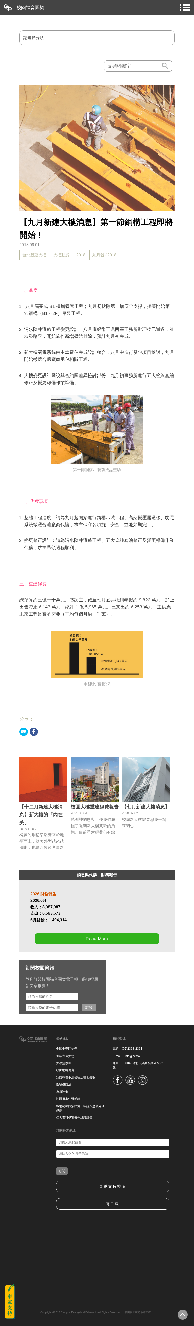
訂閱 (88, 1008)
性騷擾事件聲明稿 (68, 1098)
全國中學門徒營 (66, 1048)
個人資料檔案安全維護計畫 (74, 1117)
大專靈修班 (63, 1063)
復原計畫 (62, 1091)
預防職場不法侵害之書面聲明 (75, 1077)
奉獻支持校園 (112, 1186)
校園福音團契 (30, 7)
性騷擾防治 (63, 1084)
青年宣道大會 (65, 1056)
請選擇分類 (33, 38)
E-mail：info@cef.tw (126, 1056)
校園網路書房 (65, 1070)
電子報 (112, 1204)
